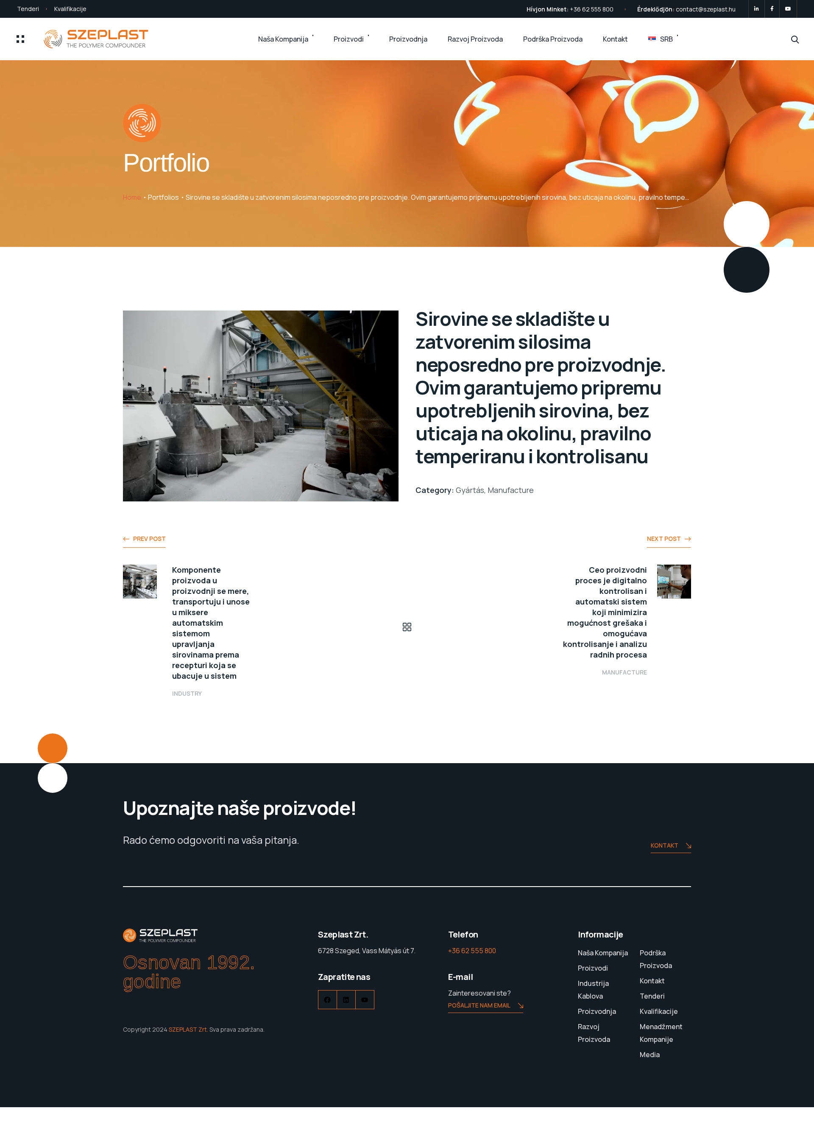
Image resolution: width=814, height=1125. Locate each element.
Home (132, 197)
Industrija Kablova (593, 990)
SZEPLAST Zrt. (188, 1029)
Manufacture (624, 672)
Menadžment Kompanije (661, 1033)
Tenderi (28, 9)
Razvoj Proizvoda (475, 39)
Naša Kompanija (283, 39)
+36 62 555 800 (591, 9)
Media (650, 1054)
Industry (187, 693)
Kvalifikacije (70, 9)
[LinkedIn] (756, 9)
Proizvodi (349, 39)
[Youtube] (788, 9)
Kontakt (615, 39)
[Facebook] (772, 9)
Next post (664, 539)
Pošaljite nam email (479, 1005)
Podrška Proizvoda (553, 39)
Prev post (149, 539)
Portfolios (163, 197)
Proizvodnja (408, 39)
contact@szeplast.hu (706, 9)
